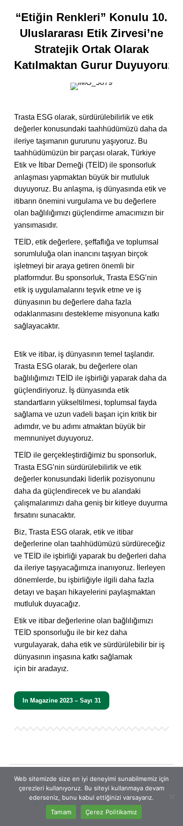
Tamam (61, 812)
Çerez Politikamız (111, 812)
